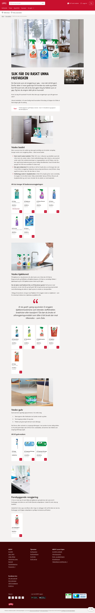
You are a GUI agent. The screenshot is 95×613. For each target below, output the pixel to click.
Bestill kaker (33, 556)
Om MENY (10, 551)
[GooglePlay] (34, 598)
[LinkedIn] (19, 598)
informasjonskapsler (44, 610)
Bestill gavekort (33, 551)
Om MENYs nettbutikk (57, 551)
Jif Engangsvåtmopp (29, 451)
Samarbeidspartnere (12, 564)
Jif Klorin (51, 201)
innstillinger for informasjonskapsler (68, 610)
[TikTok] (23, 598)
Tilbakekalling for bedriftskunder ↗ (60, 562)
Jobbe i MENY (11, 554)
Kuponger (23, 8)
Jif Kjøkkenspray (41, 339)
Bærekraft (10, 562)
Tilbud (10, 8)
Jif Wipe (14, 201)
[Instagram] (13, 598)
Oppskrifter (17, 8)
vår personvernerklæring (34, 610)
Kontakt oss (11, 586)
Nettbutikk (4, 8)
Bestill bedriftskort (34, 554)
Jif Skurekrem (15, 339)
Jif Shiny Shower (41, 201)
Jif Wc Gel (14, 228)
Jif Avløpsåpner (15, 527)
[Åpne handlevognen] (91, 3)
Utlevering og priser (56, 554)
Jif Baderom (27, 201)
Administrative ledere (13, 559)
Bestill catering (33, 559)
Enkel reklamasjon (12, 581)
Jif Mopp (14, 451)
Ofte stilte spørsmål (12, 578)
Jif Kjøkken (51, 339)
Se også (30, 8)
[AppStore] (42, 598)
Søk (43, 3)
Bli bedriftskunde (56, 559)
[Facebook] (9, 598)
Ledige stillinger (11, 556)
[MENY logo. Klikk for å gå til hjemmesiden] (4, 3)
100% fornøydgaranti (13, 583)
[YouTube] (16, 598)
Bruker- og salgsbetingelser (58, 556)
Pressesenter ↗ (11, 567)
